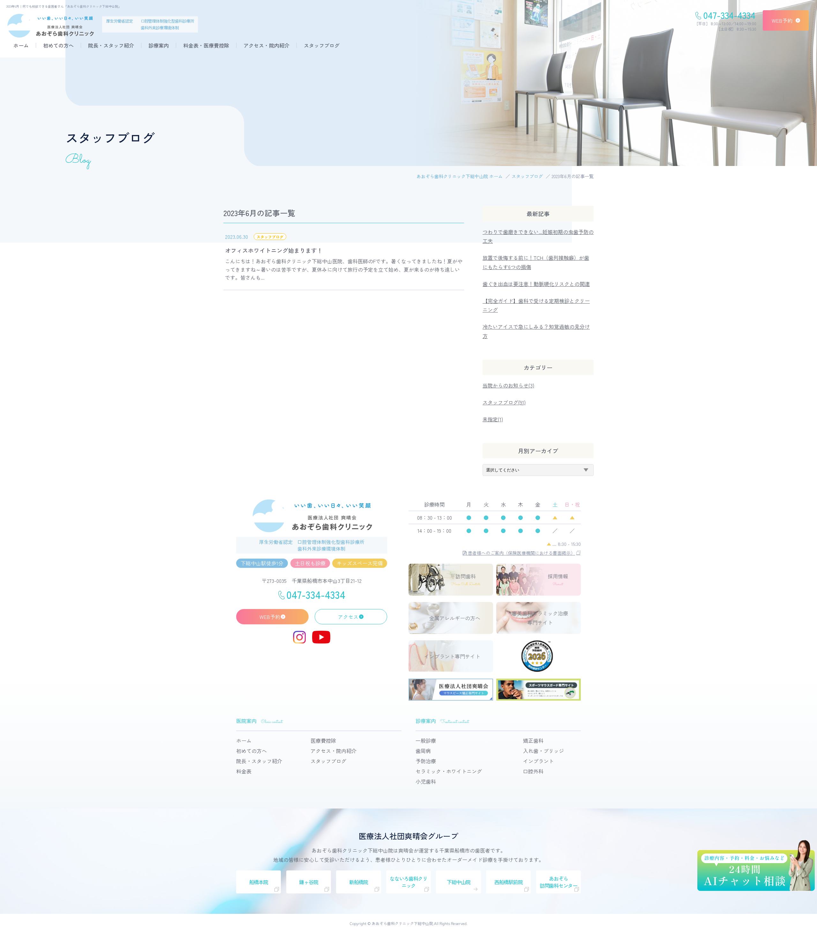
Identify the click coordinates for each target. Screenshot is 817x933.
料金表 (243, 771)
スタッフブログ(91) (504, 402)
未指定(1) (493, 419)
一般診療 (426, 740)
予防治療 (426, 761)
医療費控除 (323, 740)
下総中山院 (458, 882)
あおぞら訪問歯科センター (558, 882)
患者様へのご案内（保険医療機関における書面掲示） (521, 553)
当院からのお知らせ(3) (508, 385)
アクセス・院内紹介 (266, 45)
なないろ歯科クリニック (408, 882)
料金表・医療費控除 (206, 45)
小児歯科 (426, 781)
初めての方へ (58, 45)
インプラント (538, 761)
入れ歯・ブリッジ (543, 751)
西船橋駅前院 (508, 882)
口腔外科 (533, 771)
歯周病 (423, 751)
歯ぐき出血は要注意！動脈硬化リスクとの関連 (536, 284)
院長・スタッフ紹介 (111, 45)
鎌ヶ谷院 (308, 882)
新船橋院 (358, 882)
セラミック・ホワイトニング (449, 771)
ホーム (21, 45)
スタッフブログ (322, 45)
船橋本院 (258, 882)
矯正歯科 (533, 740)
